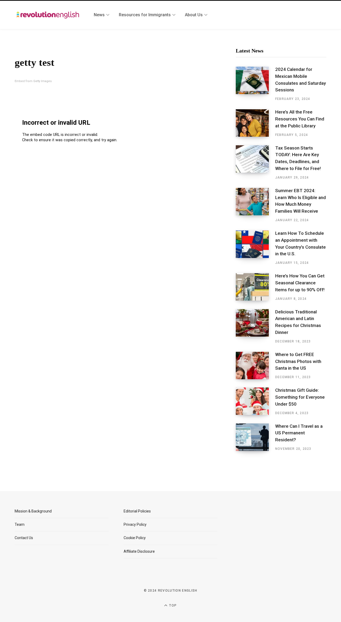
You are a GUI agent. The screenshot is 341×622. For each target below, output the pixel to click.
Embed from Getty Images (33, 81)
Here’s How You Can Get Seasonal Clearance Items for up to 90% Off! (299, 282)
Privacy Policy (135, 524)
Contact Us (24, 538)
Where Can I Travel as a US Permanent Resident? (299, 433)
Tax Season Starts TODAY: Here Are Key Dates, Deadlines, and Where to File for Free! (298, 158)
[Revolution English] (48, 15)
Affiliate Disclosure (139, 551)
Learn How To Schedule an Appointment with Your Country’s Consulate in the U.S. (300, 243)
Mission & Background (33, 511)
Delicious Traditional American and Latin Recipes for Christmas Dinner (298, 322)
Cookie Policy (135, 538)
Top (172, 605)
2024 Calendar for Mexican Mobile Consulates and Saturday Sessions (300, 79)
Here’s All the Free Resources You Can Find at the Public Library (299, 118)
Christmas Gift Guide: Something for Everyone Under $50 (300, 397)
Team (20, 524)
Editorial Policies (137, 511)
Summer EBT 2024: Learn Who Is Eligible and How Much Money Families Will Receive (300, 201)
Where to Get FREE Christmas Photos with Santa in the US (298, 361)
